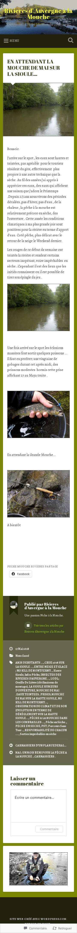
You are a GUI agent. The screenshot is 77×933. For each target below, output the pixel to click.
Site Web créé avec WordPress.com (38, 919)
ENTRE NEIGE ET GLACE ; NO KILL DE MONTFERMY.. (41, 669)
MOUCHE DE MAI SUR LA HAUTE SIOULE (39, 696)
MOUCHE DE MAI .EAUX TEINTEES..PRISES (37, 692)
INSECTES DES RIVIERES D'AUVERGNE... (38, 677)
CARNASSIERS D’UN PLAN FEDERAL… (41, 745)
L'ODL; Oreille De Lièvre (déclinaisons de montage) (37, 683)
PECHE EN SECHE (27, 726)
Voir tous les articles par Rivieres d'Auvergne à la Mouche (44, 629)
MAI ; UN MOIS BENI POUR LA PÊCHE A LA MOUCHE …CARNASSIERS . (41, 755)
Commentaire (49, 829)
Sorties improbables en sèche (38, 734)
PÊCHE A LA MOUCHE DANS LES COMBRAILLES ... (41, 720)
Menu (14, 40)
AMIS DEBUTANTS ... (29, 663)
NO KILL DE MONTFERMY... (38, 700)
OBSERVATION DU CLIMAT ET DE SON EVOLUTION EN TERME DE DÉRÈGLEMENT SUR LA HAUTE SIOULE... (41, 712)
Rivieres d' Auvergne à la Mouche (38, 13)
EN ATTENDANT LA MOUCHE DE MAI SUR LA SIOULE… (33, 67)
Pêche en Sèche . (56, 722)
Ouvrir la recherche (69, 40)
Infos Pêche (32, 675)
